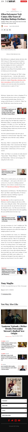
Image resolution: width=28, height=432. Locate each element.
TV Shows (3, 341)
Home (8, 11)
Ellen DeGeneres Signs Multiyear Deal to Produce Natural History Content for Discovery (9, 272)
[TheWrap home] (10, 1)
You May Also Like (9, 304)
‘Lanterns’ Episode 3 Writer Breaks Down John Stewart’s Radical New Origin (14, 329)
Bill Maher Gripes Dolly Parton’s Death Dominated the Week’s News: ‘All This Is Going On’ (9, 358)
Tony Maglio (6, 26)
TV (21, 11)
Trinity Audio (13, 54)
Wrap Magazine (6, 415)
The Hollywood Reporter (13, 186)
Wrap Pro (4, 405)
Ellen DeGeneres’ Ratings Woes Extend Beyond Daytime (9, 172)
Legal (3, 410)
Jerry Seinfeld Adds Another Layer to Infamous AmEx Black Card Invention (8, 367)
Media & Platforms (15, 11)
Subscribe (23, 1)
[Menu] (2, 1)
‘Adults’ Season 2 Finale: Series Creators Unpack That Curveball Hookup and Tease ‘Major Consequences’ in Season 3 (8, 346)
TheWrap (4, 400)
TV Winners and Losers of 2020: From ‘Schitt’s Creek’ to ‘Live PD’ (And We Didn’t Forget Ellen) (9, 111)
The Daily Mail (4, 200)
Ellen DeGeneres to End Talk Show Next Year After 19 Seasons (9, 219)
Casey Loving (9, 336)
